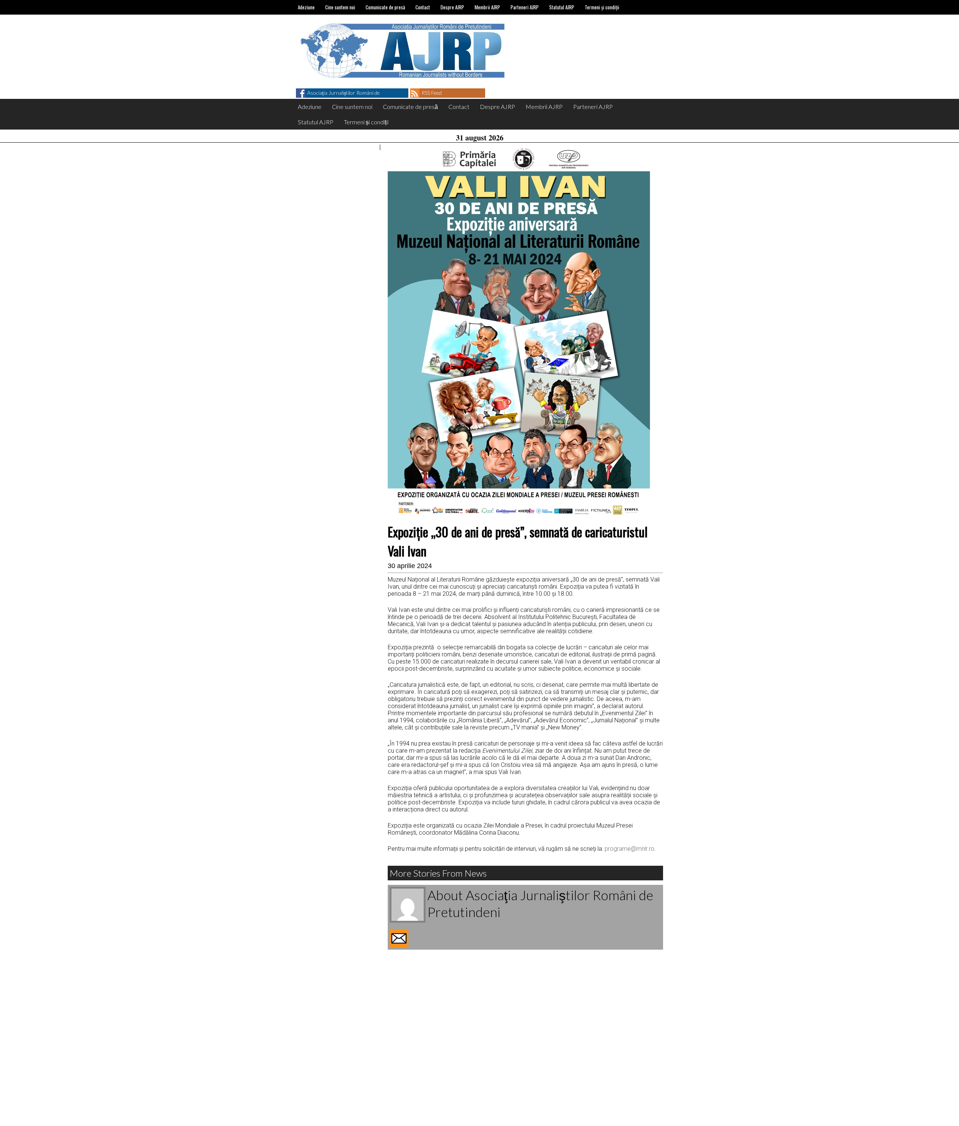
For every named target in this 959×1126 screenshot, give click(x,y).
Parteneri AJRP (525, 7)
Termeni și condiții (602, 7)
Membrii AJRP (487, 7)
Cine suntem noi (340, 7)
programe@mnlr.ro (629, 848)
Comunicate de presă (385, 7)
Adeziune (306, 7)
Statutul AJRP (561, 7)
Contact (422, 7)
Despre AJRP (452, 7)
